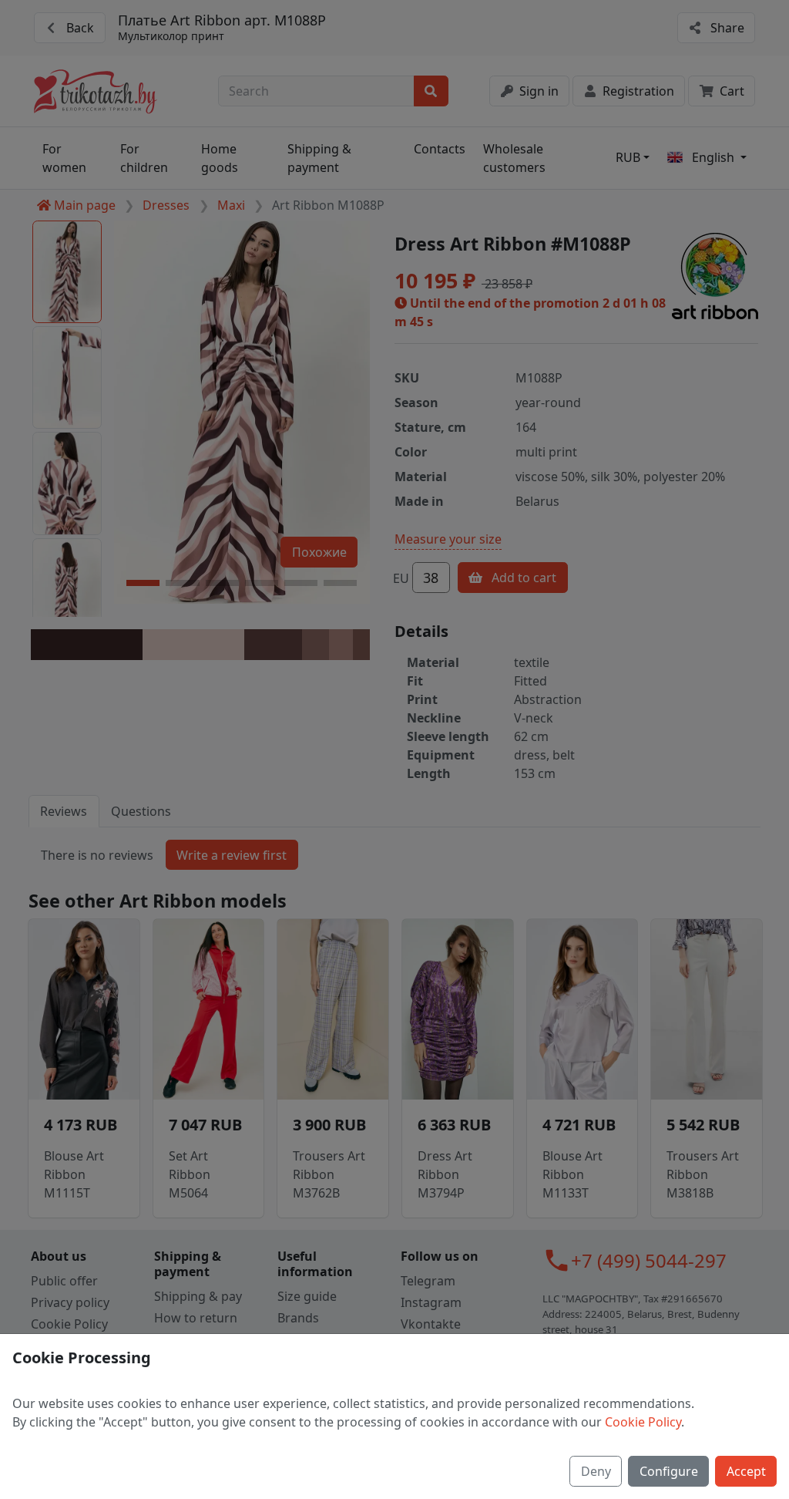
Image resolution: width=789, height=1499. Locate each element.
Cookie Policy (643, 1421)
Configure (669, 1471)
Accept (746, 1471)
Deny (596, 1471)
